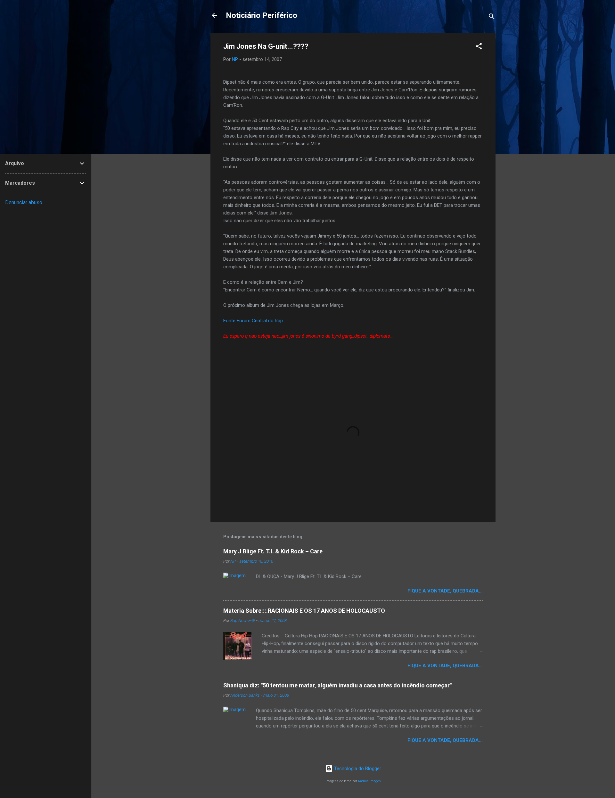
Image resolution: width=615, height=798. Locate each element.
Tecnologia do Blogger (357, 768)
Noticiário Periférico (261, 15)
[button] (479, 47)
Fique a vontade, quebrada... (445, 591)
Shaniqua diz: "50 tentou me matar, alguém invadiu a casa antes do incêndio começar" (337, 685)
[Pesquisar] (492, 17)
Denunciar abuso (23, 202)
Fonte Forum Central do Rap (253, 320)
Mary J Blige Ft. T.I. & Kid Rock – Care (273, 551)
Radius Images (369, 781)
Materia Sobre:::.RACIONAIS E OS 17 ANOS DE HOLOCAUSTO (304, 610)
